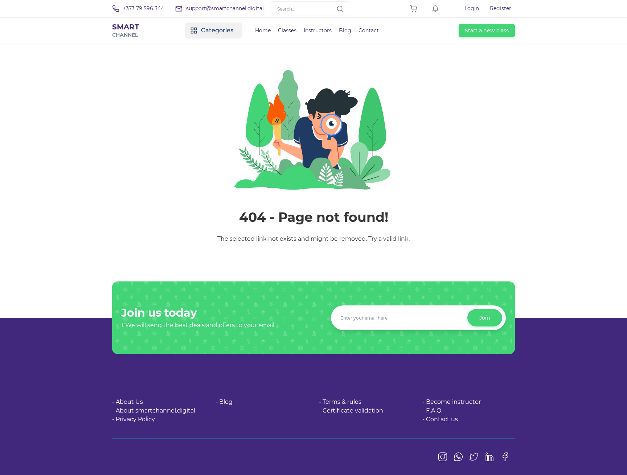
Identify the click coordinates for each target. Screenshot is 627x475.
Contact (368, 30)
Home (263, 30)
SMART (125, 30)
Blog (345, 30)
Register (500, 8)
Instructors (318, 30)
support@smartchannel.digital (225, 8)
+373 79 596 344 (143, 8)
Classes (287, 30)
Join (484, 317)
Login (471, 8)
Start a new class (487, 30)
